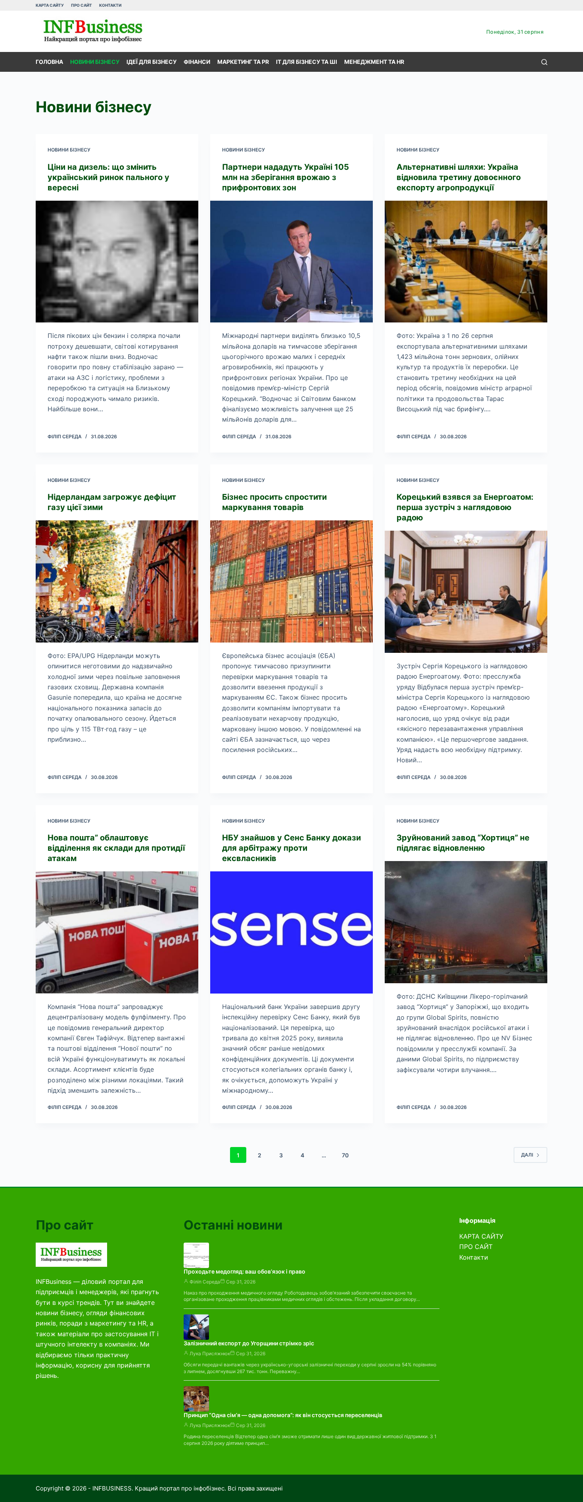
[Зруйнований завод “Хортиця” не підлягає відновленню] (466, 922)
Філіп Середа (205, 1282)
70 (345, 1155)
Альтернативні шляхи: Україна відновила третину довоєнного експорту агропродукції (459, 177)
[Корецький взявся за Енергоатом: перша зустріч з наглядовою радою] (466, 592)
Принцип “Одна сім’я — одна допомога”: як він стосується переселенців (283, 1415)
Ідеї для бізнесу (151, 61)
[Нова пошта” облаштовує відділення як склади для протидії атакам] (117, 932)
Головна (49, 61)
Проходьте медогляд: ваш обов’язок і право (244, 1271)
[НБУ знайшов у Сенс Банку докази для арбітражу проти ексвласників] (291, 932)
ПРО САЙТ (81, 5)
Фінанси (197, 61)
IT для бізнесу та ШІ (306, 61)
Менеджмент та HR (374, 61)
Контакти (110, 5)
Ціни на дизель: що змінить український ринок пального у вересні (108, 177)
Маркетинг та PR (243, 61)
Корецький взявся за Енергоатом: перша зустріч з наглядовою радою (465, 507)
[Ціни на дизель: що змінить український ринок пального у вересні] (117, 262)
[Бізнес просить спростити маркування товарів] (291, 581)
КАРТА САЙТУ (50, 5)
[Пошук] (544, 62)
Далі (527, 1155)
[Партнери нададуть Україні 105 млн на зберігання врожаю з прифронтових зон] (291, 262)
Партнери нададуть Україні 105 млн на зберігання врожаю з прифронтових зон (285, 177)
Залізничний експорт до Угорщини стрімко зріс (249, 1343)
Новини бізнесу (94, 61)
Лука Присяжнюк (210, 1353)
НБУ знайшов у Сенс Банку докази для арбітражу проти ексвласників (291, 848)
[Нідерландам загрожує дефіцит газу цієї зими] (117, 581)
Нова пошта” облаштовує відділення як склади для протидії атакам (116, 848)
